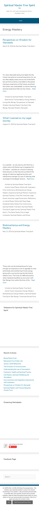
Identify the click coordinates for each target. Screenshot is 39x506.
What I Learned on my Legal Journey (17, 119)
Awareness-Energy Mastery (24, 291)
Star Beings (15, 297)
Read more (30, 179)
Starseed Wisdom (14, 108)
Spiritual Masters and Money (20, 215)
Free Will (19, 196)
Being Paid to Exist (10, 358)
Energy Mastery (30, 100)
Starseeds (24, 108)
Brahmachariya (21, 190)
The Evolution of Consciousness (15, 367)
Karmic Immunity (8, 198)
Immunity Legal (28, 196)
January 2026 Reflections (12, 364)
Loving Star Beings (9, 102)
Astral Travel (9, 291)
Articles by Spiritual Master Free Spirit (18, 97)
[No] (37, 496)
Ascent (7, 187)
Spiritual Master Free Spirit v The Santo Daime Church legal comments (19, 212)
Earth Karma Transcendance (14, 100)
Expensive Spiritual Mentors (18, 193)
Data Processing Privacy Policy (22, 502)
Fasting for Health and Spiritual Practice (17, 372)
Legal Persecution (21, 198)
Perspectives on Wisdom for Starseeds (17, 41)
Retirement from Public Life (13, 361)
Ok (9, 502)
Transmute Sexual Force (27, 297)
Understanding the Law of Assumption (17, 369)
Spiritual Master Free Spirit (18, 105)
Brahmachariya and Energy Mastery (16, 227)
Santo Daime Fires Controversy (20, 204)
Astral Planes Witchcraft (18, 187)
